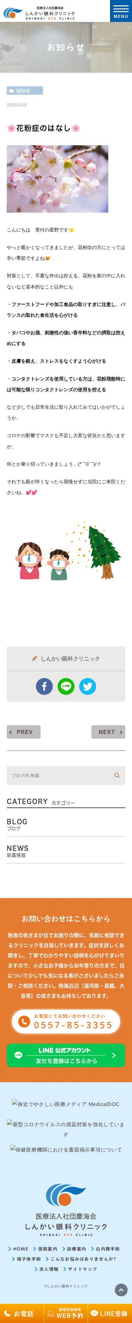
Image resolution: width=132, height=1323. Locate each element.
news (23, 91)
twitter (87, 686)
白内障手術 (108, 1249)
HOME (21, 1249)
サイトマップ (82, 1269)
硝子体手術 (29, 1259)
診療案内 (76, 1249)
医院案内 (48, 1249)
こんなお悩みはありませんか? (83, 1259)
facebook (44, 686)
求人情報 (49, 1269)
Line (66, 686)
